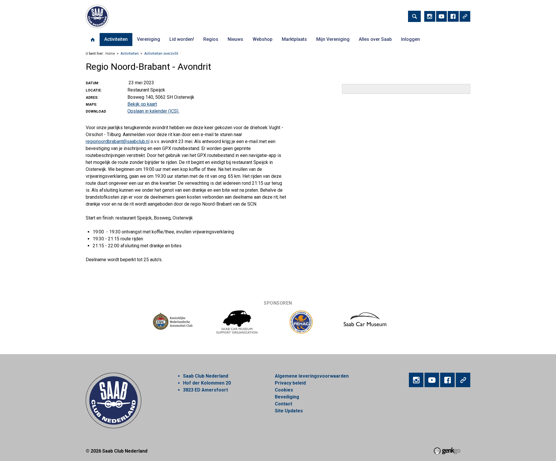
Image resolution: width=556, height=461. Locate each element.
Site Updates (289, 411)
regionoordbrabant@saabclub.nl (117, 141)
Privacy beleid (290, 383)
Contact (283, 404)
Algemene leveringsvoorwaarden (312, 376)
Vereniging (148, 39)
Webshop (262, 39)
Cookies (284, 390)
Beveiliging (287, 397)
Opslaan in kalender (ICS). (153, 111)
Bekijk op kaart (142, 104)
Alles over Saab (375, 39)
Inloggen (410, 39)
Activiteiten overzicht (161, 54)
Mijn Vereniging (333, 39)
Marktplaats (294, 39)
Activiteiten (116, 39)
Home (93, 39)
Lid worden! (181, 39)
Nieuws (235, 39)
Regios (210, 39)
